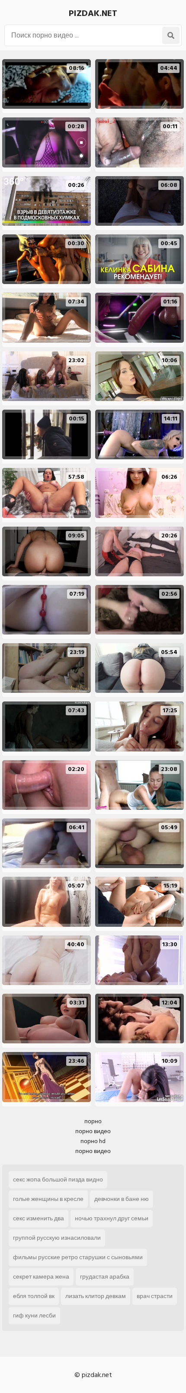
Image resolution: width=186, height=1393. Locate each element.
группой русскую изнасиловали (57, 1238)
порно (93, 1121)
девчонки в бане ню (121, 1199)
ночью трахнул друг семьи (111, 1218)
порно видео (93, 1131)
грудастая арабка (104, 1277)
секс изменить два (38, 1218)
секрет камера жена (41, 1277)
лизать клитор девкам (95, 1296)
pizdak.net (93, 13)
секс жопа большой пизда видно (58, 1180)
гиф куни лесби (34, 1315)
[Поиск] (171, 35)
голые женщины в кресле (48, 1199)
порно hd (93, 1141)
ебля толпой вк (34, 1296)
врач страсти (155, 1296)
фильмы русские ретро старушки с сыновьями (78, 1257)
